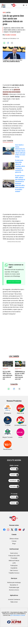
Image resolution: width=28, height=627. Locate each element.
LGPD (14, 563)
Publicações (14, 565)
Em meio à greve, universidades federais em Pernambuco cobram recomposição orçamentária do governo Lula (20, 166)
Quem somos (14, 553)
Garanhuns (14, 480)
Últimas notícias (14, 538)
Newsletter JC (14, 585)
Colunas (14, 541)
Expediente (14, 568)
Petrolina (14, 486)
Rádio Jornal (14, 602)
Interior (14, 503)
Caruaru (14, 475)
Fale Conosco (14, 570)
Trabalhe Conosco (14, 573)
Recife (14, 469)
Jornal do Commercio (14, 599)
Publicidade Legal (14, 587)
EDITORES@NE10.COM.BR (17, 615)
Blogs (14, 543)
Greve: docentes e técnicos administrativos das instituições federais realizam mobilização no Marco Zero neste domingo (20, 151)
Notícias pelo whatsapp (14, 582)
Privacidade (14, 558)
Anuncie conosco (14, 590)
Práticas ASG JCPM (14, 555)
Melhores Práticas (14, 560)
